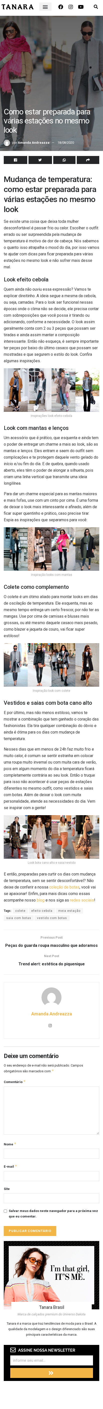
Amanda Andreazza (34, 142)
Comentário (15, 1081)
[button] (45, 7)
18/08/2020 (66, 142)
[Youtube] (81, 7)
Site (7, 1189)
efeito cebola (41, 911)
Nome (10, 1144)
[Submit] (51, 1373)
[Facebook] (61, 7)
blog (40, 900)
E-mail (10, 1166)
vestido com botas (52, 918)
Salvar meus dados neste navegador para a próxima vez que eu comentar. (53, 1213)
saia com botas (18, 918)
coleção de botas (64, 887)
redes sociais (82, 900)
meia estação (69, 911)
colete (20, 911)
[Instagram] (71, 7)
